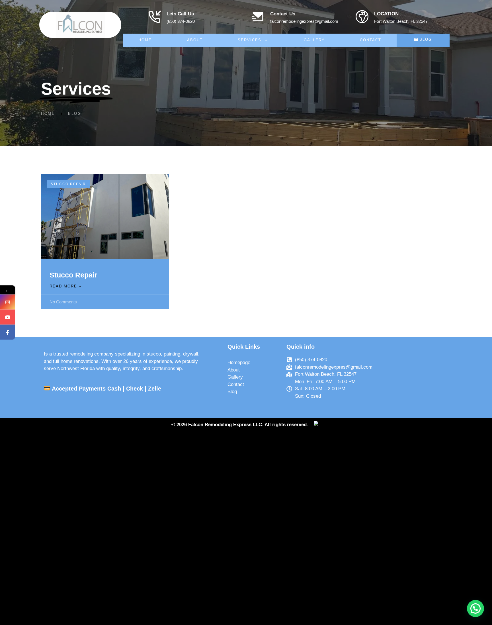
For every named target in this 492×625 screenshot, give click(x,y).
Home (145, 40)
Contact (370, 40)
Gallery (314, 40)
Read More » (65, 286)
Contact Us (282, 14)
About (195, 40)
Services (249, 40)
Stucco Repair (73, 275)
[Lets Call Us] (154, 16)
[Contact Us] (258, 16)
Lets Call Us (180, 14)
